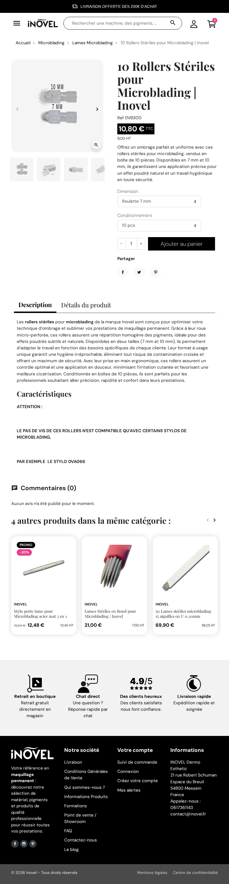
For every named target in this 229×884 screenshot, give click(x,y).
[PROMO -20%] (43, 568)
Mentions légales (152, 872)
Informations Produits (86, 796)
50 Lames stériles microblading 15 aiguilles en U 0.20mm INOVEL (183, 616)
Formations (75, 806)
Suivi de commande (137, 762)
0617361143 (181, 807)
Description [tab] (35, 304)
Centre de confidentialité (195, 872)
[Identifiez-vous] (194, 23)
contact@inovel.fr (188, 814)
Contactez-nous (80, 840)
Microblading (51, 43)
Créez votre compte (137, 781)
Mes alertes (128, 790)
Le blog (71, 849)
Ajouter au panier (182, 243)
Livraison (73, 762)
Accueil (23, 43)
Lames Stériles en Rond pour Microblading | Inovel (110, 613)
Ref (120, 118)
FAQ (68, 831)
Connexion (128, 771)
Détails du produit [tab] (86, 305)
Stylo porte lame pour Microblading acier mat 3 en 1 (40, 613)
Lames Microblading (92, 43)
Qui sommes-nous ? (84, 787)
